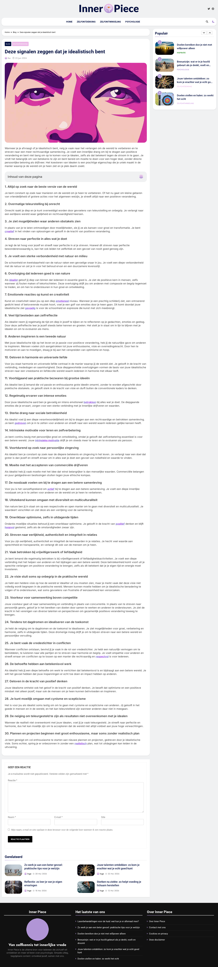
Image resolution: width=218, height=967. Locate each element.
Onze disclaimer (157, 939)
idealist (13, 279)
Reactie (12, 780)
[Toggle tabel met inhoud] (141, 176)
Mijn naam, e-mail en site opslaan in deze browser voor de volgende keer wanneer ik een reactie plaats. (62, 829)
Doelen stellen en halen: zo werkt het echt (98, 958)
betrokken (90, 402)
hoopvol (9, 527)
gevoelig (30, 308)
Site (103, 817)
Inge (29, 873)
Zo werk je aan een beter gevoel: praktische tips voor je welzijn (109, 927)
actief (50, 488)
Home (69, 21)
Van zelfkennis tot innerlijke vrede (37, 944)
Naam (12, 817)
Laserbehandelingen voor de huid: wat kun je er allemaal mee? (108, 921)
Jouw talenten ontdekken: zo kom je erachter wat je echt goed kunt (195, 65)
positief (120, 523)
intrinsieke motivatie (47, 440)
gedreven (20, 423)
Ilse (9, 58)
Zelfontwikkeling (110, 21)
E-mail (58, 817)
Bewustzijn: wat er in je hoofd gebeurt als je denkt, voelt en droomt (193, 48)
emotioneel (62, 301)
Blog (8, 44)
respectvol (102, 656)
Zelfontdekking (86, 21)
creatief (9, 231)
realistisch (80, 743)
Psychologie (132, 21)
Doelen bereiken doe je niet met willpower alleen (102, 933)
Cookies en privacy (158, 933)
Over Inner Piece (157, 921)
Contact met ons (157, 927)
